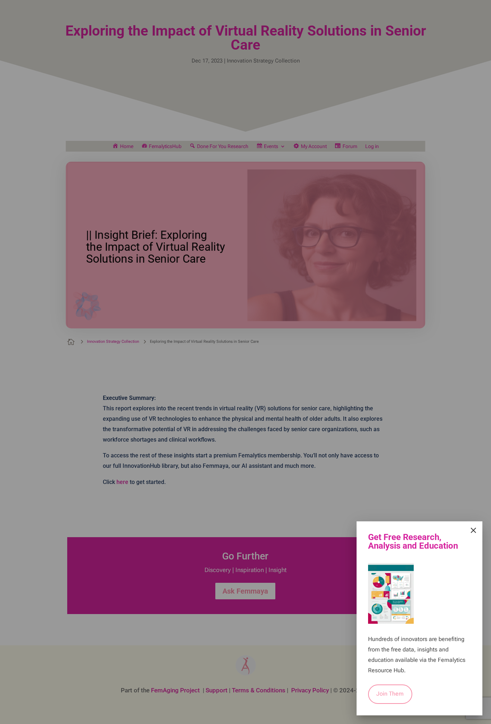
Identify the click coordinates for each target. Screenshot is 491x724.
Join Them (390, 693)
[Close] (473, 530)
